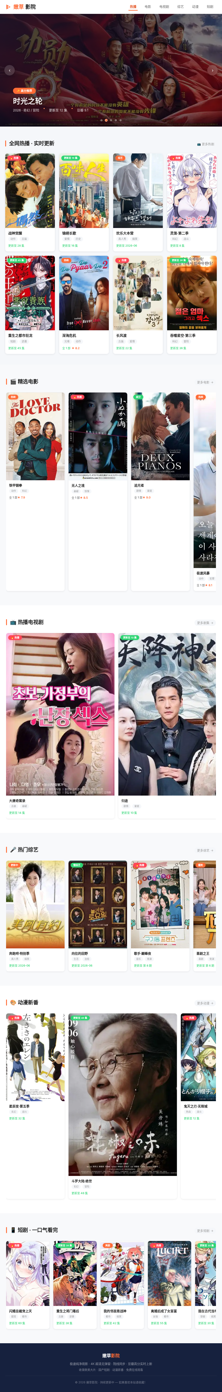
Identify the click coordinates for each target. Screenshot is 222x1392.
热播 (133, 7)
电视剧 (164, 7)
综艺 (180, 7)
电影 (148, 7)
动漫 (195, 7)
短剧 (210, 7)
